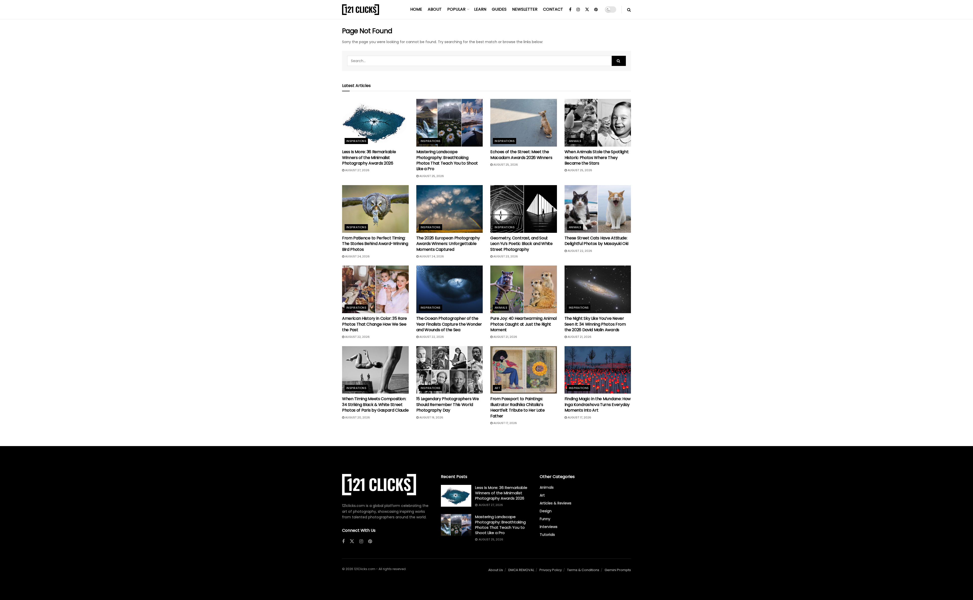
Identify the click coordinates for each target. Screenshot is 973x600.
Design (546, 511)
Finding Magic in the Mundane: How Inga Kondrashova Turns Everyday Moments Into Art (598, 404)
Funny (545, 518)
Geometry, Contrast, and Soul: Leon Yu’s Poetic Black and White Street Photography (521, 243)
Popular (456, 9)
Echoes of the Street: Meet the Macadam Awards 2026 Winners (521, 154)
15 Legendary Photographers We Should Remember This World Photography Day (447, 404)
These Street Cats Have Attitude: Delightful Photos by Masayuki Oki (596, 240)
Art (497, 388)
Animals (575, 141)
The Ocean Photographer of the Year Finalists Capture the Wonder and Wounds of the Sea (449, 324)
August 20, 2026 (357, 417)
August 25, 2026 (431, 176)
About (435, 9)
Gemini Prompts (618, 570)
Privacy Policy (550, 570)
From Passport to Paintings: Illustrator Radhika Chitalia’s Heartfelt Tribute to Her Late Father (517, 407)
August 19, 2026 (431, 417)
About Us (495, 570)
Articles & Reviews (555, 503)
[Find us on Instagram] (578, 9)
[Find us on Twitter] (587, 9)
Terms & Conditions (583, 570)
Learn (480, 9)
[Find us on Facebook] (570, 9)
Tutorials (547, 534)
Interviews (548, 526)
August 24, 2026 (357, 256)
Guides (499, 9)
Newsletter (524, 9)
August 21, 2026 (505, 337)
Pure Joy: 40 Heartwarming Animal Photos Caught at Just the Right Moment (523, 324)
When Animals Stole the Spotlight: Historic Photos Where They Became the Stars (597, 157)
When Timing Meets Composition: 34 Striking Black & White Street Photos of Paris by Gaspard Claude (375, 404)
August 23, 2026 (505, 256)
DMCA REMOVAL (521, 570)
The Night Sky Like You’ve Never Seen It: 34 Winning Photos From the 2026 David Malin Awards (595, 324)
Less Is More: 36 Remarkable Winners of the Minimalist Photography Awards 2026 (369, 157)
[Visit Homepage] (360, 9)
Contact (553, 9)
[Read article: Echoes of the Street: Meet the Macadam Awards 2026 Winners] (523, 123)
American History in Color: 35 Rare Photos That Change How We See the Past (374, 324)
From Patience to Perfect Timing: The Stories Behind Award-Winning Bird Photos (375, 243)
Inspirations (356, 141)
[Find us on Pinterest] (596, 9)
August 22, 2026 (579, 251)
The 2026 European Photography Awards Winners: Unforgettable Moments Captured (448, 243)
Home (416, 9)
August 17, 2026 (505, 423)
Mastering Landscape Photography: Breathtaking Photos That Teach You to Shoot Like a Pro (447, 160)
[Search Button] (629, 10)
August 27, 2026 (356, 170)
